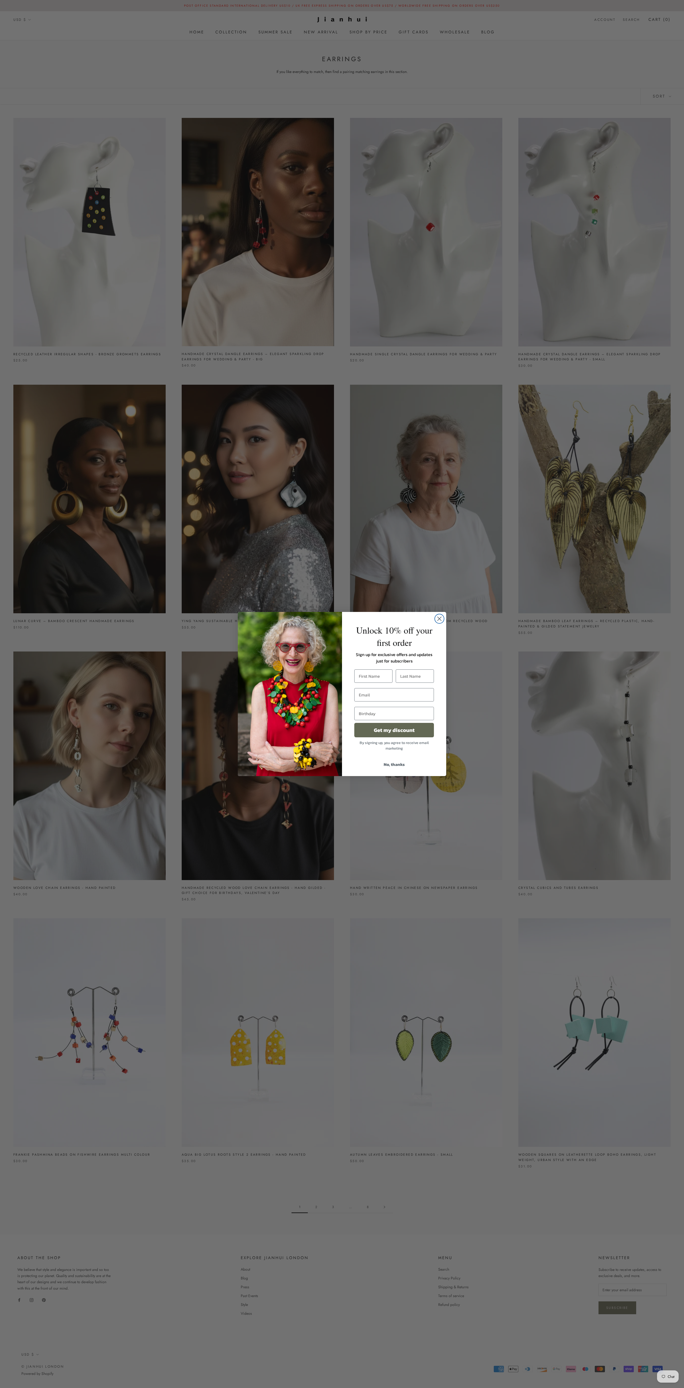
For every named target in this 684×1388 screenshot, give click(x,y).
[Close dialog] (439, 618)
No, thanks (394, 764)
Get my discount (394, 730)
